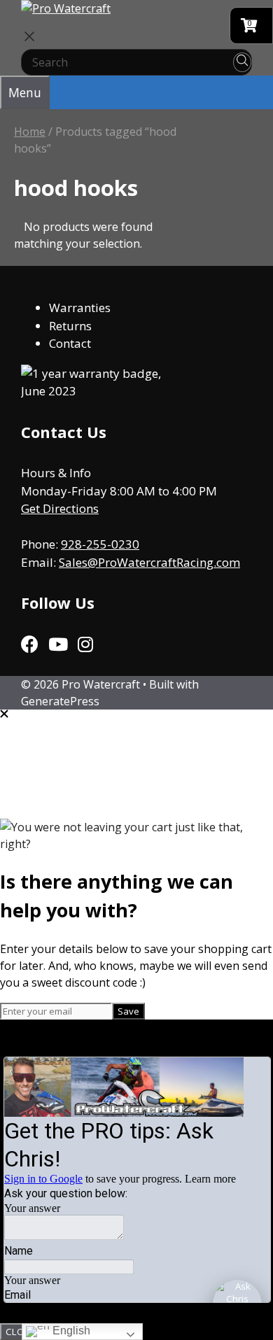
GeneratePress (60, 701)
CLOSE (20, 1331)
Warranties (80, 307)
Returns (70, 326)
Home (30, 131)
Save (128, 1011)
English (70, 1331)
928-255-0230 (100, 544)
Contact (70, 343)
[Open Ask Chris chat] (237, 1304)
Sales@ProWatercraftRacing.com (149, 562)
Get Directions (60, 508)
